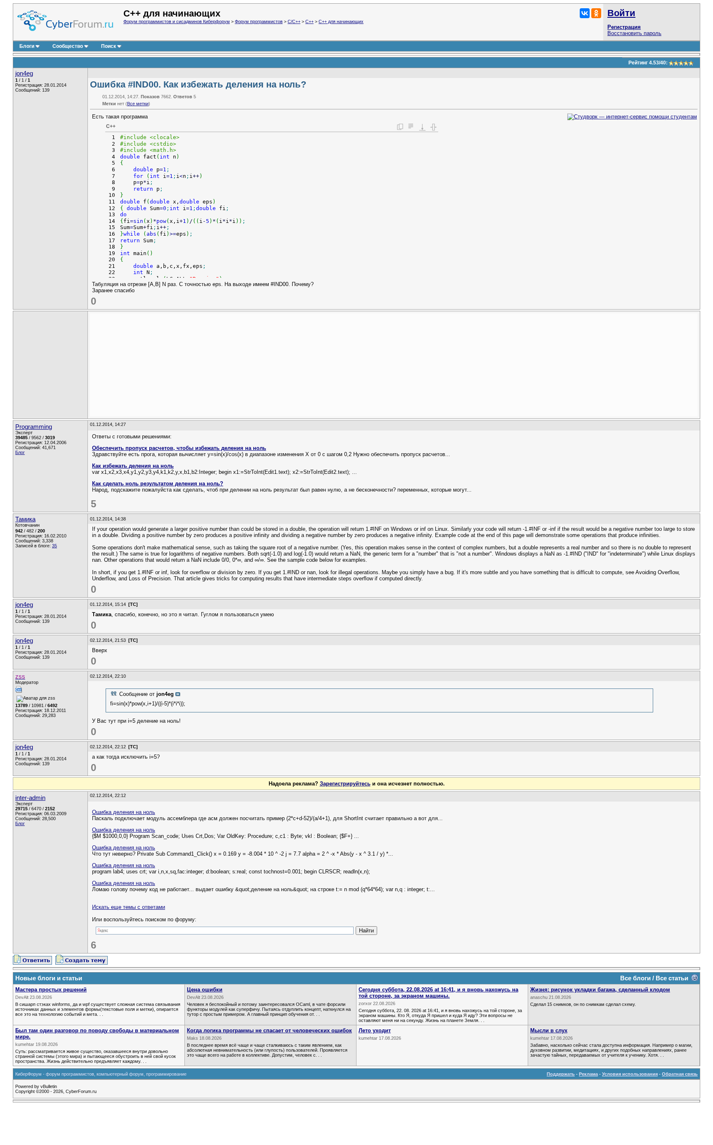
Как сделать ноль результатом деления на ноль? (157, 483)
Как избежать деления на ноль (133, 466)
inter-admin (30, 798)
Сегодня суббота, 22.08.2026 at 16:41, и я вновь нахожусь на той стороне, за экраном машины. (438, 992)
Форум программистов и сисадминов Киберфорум (176, 21)
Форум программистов (259, 21)
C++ (309, 21)
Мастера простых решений (51, 989)
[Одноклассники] (596, 13)
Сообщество (67, 46)
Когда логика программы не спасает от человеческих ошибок (269, 1030)
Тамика (25, 519)
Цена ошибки (204, 989)
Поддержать (561, 1074)
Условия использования (630, 1074)
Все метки (138, 103)
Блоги (26, 46)
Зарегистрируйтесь (345, 784)
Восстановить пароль (634, 33)
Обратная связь (680, 1074)
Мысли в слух (548, 1030)
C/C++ (294, 21)
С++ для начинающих (341, 21)
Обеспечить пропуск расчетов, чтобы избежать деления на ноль (179, 448)
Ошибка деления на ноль (123, 812)
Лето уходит (375, 1030)
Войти (621, 13)
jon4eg (24, 73)
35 (54, 545)
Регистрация (624, 27)
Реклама (588, 1074)
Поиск (108, 46)
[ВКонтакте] (585, 13)
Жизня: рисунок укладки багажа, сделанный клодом (600, 989)
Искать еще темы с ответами (128, 907)
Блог (20, 452)
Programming (33, 426)
